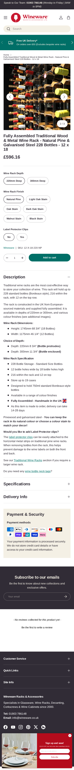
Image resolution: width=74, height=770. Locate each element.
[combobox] (37, 28)
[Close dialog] (69, 735)
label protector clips (21, 437)
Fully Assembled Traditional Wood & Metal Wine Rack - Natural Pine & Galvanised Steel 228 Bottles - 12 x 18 (36, 58)
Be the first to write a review (37, 627)
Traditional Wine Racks (28, 460)
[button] (68, 17)
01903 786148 (18, 713)
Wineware (8, 247)
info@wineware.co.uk (25, 717)
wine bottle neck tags (38, 471)
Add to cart (49, 257)
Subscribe (54, 757)
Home (6, 55)
